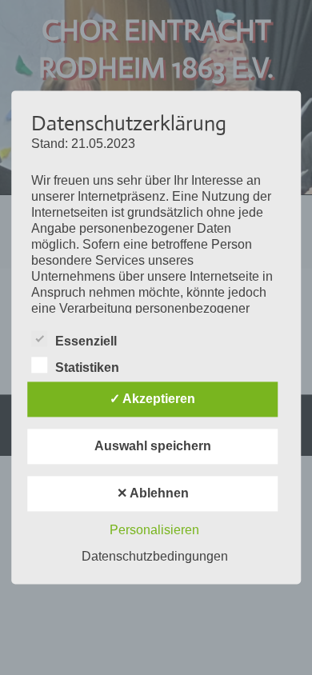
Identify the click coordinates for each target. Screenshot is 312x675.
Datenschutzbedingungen (155, 557)
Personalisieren (154, 530)
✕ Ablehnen (153, 494)
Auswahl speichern (152, 446)
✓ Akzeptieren (152, 399)
